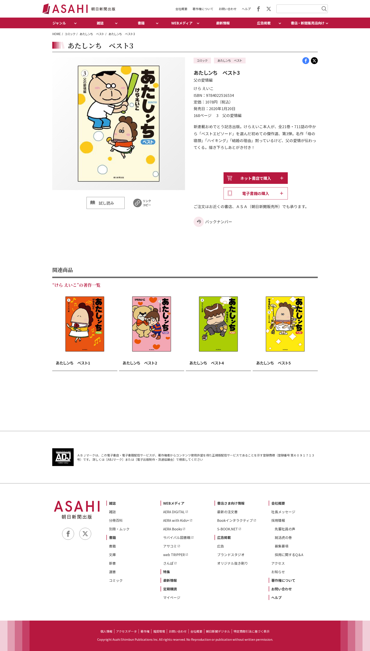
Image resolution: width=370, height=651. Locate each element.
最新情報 (223, 23)
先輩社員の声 (285, 528)
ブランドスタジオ (231, 554)
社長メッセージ (283, 511)
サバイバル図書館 (176, 537)
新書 (112, 563)
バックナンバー (218, 221)
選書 (112, 571)
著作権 (144, 631)
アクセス (278, 563)
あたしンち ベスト (91, 34)
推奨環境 (159, 631)
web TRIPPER (174, 554)
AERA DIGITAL (174, 511)
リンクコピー (147, 203)
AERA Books (172, 528)
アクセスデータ (126, 631)
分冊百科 (116, 520)
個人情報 (106, 631)
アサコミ (170, 546)
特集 (166, 571)
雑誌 (112, 503)
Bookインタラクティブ (235, 520)
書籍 (112, 537)
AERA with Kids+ (176, 520)
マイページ (171, 597)
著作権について (202, 9)
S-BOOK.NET (227, 528)
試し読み (106, 203)
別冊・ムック (119, 528)
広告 (220, 546)
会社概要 (181, 9)
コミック (70, 34)
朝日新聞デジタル (218, 631)
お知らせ (278, 571)
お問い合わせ (228, 9)
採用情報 (278, 520)
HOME (56, 34)
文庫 (112, 554)
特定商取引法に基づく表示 (252, 631)
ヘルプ (246, 9)
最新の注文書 (227, 511)
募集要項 (281, 546)
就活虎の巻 (283, 537)
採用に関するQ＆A (289, 554)
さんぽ (168, 563)
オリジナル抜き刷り (232, 563)
